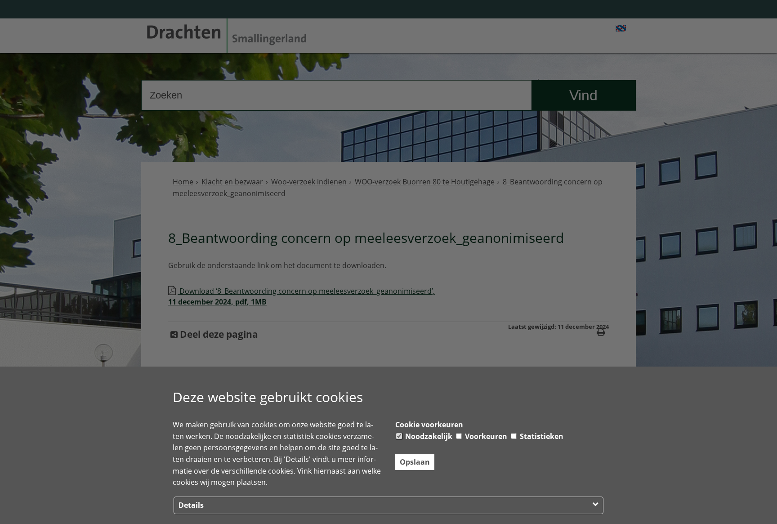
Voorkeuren (485, 436)
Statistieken (540, 436)
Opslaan (415, 462)
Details (191, 505)
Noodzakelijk (427, 436)
